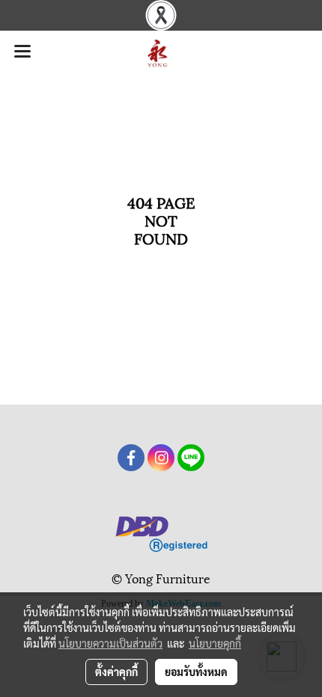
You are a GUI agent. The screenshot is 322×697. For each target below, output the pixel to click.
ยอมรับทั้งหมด (196, 671)
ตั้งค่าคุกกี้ (116, 671)
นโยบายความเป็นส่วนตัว (110, 643)
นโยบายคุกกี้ (215, 643)
